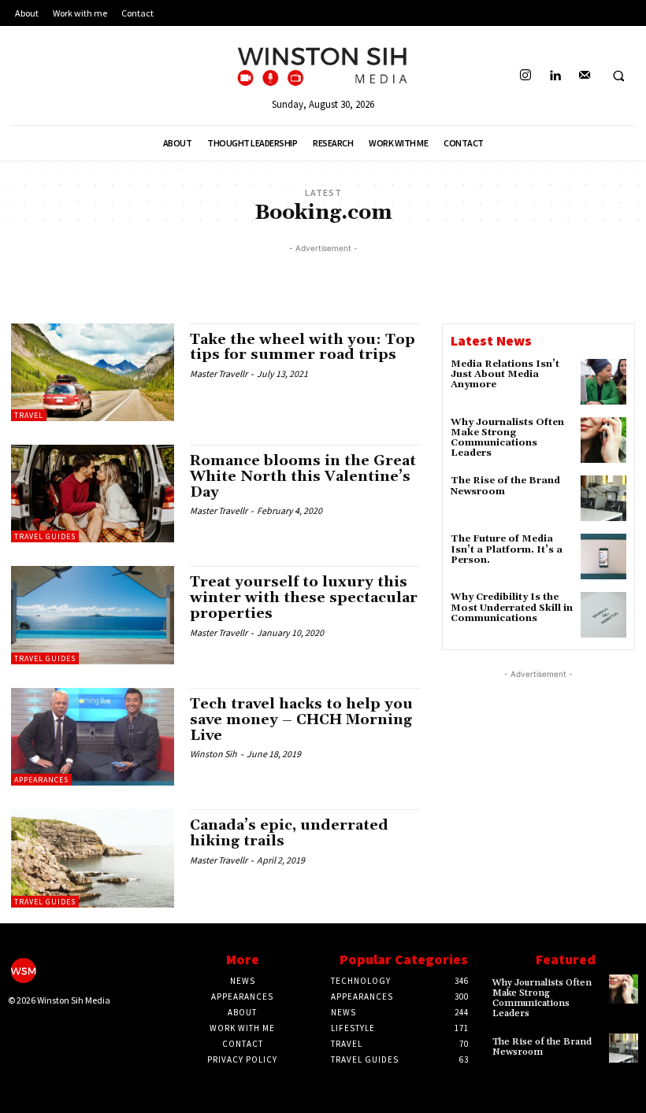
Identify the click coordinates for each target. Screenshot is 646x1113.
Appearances (41, 780)
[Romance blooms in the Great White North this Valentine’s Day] (92, 493)
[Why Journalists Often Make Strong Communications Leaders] (603, 440)
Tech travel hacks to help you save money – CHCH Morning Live (301, 720)
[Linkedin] (555, 76)
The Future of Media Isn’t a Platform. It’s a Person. (506, 549)
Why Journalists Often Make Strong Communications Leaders (507, 438)
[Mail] (584, 76)
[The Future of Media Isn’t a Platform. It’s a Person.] (603, 556)
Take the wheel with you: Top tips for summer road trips (302, 347)
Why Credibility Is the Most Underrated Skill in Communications (512, 607)
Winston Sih (213, 754)
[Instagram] (525, 76)
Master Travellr (218, 373)
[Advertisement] (323, 280)
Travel (28, 415)
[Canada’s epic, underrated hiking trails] (92, 858)
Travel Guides (45, 536)
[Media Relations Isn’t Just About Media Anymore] (603, 382)
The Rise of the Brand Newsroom (505, 486)
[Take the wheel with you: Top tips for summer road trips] (92, 372)
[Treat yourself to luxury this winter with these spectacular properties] (92, 615)
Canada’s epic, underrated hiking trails (289, 833)
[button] (618, 76)
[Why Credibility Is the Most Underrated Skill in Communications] (603, 615)
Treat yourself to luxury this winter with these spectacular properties (304, 598)
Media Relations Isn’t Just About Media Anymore (505, 374)
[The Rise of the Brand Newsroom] (603, 498)
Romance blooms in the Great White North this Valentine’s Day (303, 476)
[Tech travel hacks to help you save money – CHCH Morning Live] (92, 737)
